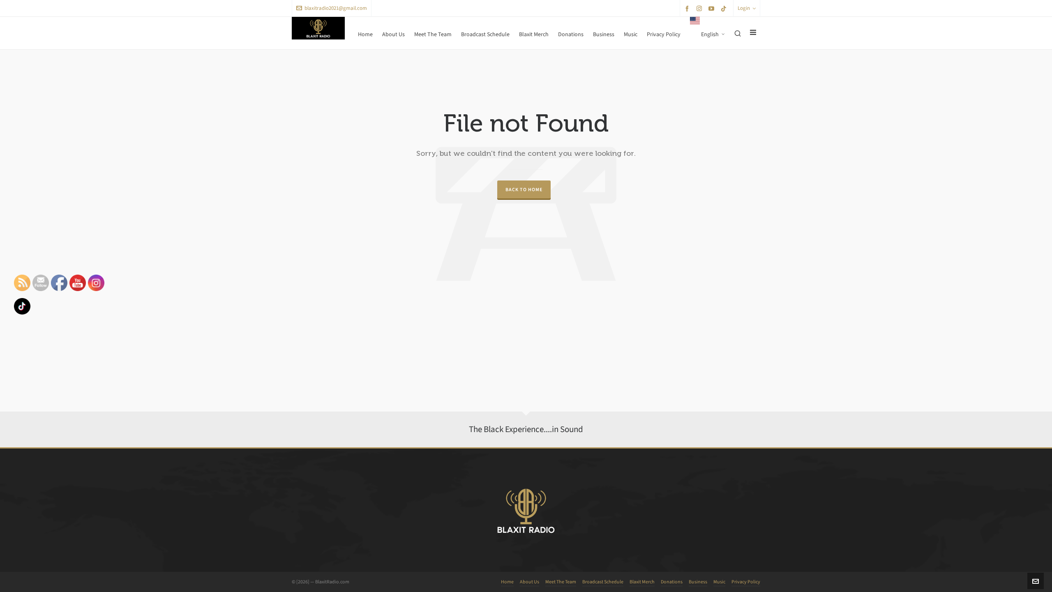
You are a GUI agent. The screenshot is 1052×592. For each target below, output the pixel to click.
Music (719, 581)
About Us (529, 581)
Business (698, 581)
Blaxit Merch (642, 581)
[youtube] (712, 8)
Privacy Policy (745, 581)
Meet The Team (560, 581)
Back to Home (523, 189)
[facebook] (688, 8)
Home (507, 581)
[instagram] (700, 8)
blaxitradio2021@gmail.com (336, 8)
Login (744, 8)
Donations (672, 581)
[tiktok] (725, 8)
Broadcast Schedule (602, 581)
